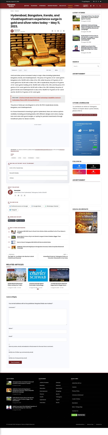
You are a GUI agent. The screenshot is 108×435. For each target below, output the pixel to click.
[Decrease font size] (53, 70)
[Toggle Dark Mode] (100, 5)
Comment (12, 307)
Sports (58, 394)
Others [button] (76, 5)
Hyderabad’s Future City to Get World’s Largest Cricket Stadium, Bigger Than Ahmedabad (89, 38)
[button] (67, 278)
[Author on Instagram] (21, 195)
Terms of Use (90, 424)
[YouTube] (101, 1)
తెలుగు (25, 70)
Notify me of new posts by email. (18, 358)
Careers (74, 387)
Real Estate (62, 5)
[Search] (97, 5)
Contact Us (75, 411)
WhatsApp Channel (52, 206)
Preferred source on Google (19, 206)
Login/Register (86, 1)
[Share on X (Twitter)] (55, 31)
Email (11, 336)
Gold (24, 158)
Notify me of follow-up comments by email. (21, 352)
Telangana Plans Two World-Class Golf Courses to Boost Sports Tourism (90, 17)
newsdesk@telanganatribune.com (43, 149)
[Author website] (24, 195)
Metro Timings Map (77, 407)
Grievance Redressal (77, 395)
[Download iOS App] (90, 5)
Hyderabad (42, 5)
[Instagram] (96, 1)
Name (11, 328)
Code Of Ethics (76, 399)
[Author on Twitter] (15, 195)
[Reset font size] (63, 70)
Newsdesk (17, 30)
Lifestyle (58, 382)
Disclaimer (75, 403)
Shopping (58, 391)
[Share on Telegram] (58, 31)
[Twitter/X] (98, 1)
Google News (37, 206)
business (14, 158)
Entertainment (43, 391)
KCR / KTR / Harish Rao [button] (16, 168)
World (57, 402)
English (20, 70)
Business (42, 385)
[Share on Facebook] (52, 31)
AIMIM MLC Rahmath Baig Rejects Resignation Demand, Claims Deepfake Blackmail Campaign (90, 27)
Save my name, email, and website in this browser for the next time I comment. (31, 346)
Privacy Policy (75, 391)
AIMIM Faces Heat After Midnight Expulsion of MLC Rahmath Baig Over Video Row (89, 48)
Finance (70, 5)
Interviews (42, 402)
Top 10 (57, 399)
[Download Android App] (93, 5)
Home (27, 5)
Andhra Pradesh (52, 5)
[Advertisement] (38, 136)
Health (41, 397)
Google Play (21, 220)
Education (42, 388)
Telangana (34, 5)
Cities (19, 158)
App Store (12, 220)
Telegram (14, 210)
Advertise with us (76, 383)
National (58, 385)
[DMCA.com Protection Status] (86, 414)
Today (37, 158)
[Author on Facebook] (18, 195)
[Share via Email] (64, 31)
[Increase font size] (60, 70)
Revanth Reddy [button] (14, 173)
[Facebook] (94, 1)
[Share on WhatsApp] (61, 31)
